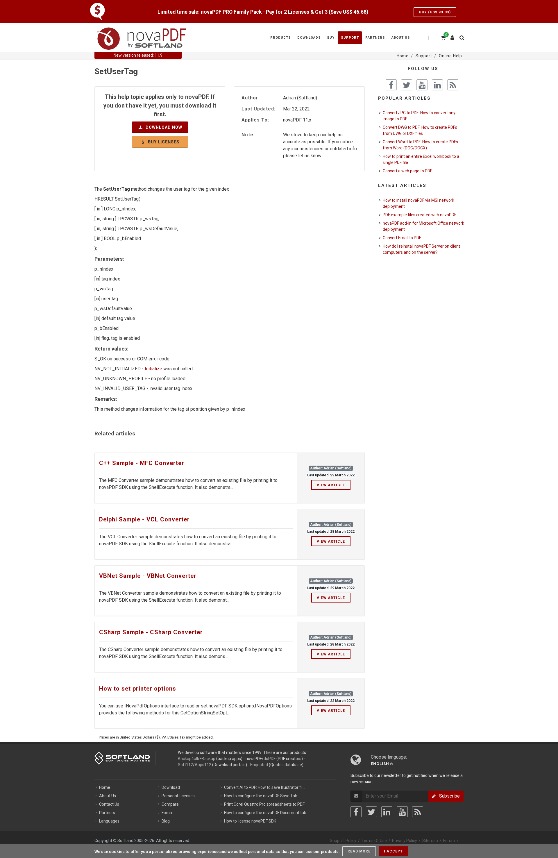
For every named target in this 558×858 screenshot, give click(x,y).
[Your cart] (443, 37)
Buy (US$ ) (435, 12)
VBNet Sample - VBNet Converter (147, 575)
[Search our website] (461, 37)
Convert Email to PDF (402, 237)
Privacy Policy (404, 840)
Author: (251, 98)
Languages (109, 821)
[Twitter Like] (406, 84)
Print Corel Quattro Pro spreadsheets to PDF (264, 804)
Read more (359, 851)
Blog (166, 821)
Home (104, 787)
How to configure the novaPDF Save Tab (260, 795)
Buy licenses (163, 142)
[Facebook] (356, 811)
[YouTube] (402, 811)
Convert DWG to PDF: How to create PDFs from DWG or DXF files (420, 130)
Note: (248, 134)
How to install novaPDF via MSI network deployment (418, 203)
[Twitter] (371, 811)
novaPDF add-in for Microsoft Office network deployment (423, 226)
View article (331, 485)
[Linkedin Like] (437, 84)
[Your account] (452, 35)
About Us (107, 795)
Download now (163, 127)
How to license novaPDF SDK (250, 821)
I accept (393, 851)
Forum (168, 812)
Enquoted (259, 764)
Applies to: (255, 120)
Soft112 (185, 764)
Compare (170, 804)
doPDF (270, 758)
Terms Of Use (374, 840)
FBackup (207, 758)
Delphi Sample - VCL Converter (144, 519)
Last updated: (259, 109)
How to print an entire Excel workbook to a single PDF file (421, 159)
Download (171, 787)
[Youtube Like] (422, 84)
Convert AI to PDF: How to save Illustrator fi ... (264, 787)
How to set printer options (137, 688)
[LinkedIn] (386, 811)
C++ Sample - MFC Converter (141, 463)
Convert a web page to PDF (407, 171)
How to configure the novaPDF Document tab (265, 812)
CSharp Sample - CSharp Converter (151, 632)
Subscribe (448, 796)
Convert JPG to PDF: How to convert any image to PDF (419, 115)
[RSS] (417, 811)
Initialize (153, 368)
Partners (107, 812)
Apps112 (203, 764)
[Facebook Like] (391, 84)
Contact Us (109, 804)
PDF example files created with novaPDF (419, 214)
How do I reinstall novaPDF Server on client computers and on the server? (421, 249)
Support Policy (343, 840)
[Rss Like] (452, 84)
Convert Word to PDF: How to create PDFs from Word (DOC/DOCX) (420, 145)
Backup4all (188, 758)
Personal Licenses (178, 795)
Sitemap (430, 840)
